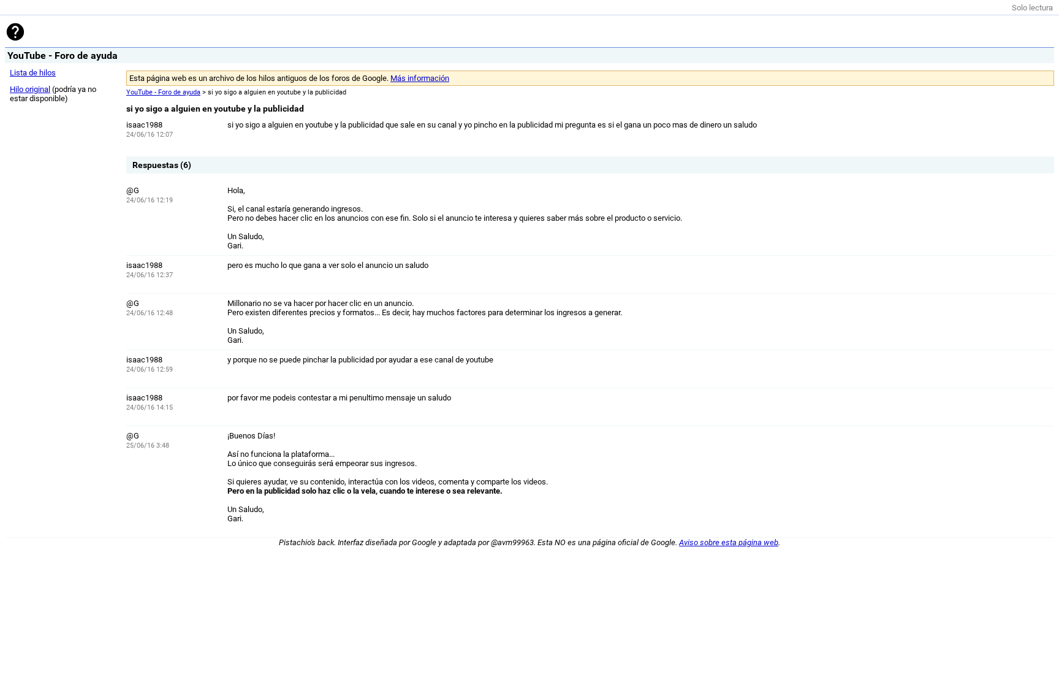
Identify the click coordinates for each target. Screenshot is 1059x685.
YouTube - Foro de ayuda (163, 92)
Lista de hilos (33, 72)
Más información (419, 78)
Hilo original (30, 89)
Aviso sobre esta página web (728, 542)
